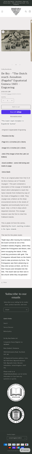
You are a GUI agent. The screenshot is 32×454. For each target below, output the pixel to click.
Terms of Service (8, 327)
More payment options (16, 116)
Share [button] (5, 282)
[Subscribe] (26, 310)
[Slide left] (12, 65)
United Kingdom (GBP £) (15, 438)
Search (6, 323)
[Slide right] (20, 65)
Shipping (9, 94)
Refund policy (8, 331)
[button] (2, 12)
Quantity (3, 97)
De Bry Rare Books (13, 450)
